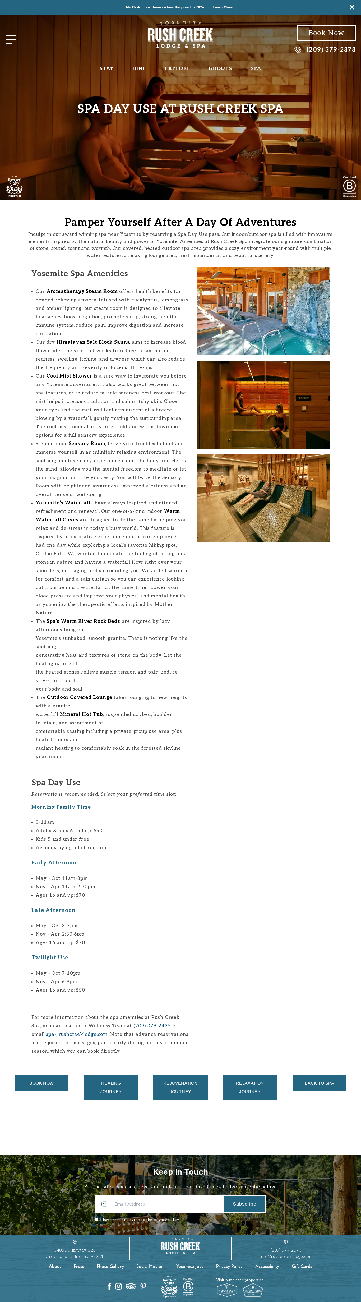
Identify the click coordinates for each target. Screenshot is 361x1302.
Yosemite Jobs (189, 1266)
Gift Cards (302, 1266)
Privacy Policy (229, 1266)
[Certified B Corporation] (349, 186)
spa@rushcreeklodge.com (77, 1034)
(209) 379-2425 (152, 1026)
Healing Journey (111, 1087)
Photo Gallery (110, 1266)
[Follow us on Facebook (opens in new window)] (109, 1286)
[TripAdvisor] (14, 186)
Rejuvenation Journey (180, 1087)
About (55, 1266)
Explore (177, 68)
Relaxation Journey (250, 1087)
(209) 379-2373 (331, 49)
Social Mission (150, 1266)
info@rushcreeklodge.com (286, 1256)
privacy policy (166, 1219)
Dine (139, 68)
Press (79, 1266)
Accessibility (267, 1266)
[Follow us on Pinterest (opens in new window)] (143, 1286)
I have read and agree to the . (139, 1219)
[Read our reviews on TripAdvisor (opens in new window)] (131, 1286)
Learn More (222, 7)
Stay (107, 68)
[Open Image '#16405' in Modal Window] (263, 311)
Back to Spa (319, 1083)
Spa (256, 68)
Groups (220, 68)
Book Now (326, 33)
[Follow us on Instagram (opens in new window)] (118, 1286)
